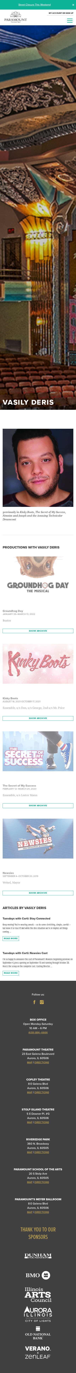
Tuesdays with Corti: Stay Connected (26, 918)
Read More (11, 938)
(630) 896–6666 (38, 1032)
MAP (30, 1062)
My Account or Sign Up (61, 13)
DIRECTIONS (41, 1062)
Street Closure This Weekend (34, 4)
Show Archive (38, 631)
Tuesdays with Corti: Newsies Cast (25, 953)
